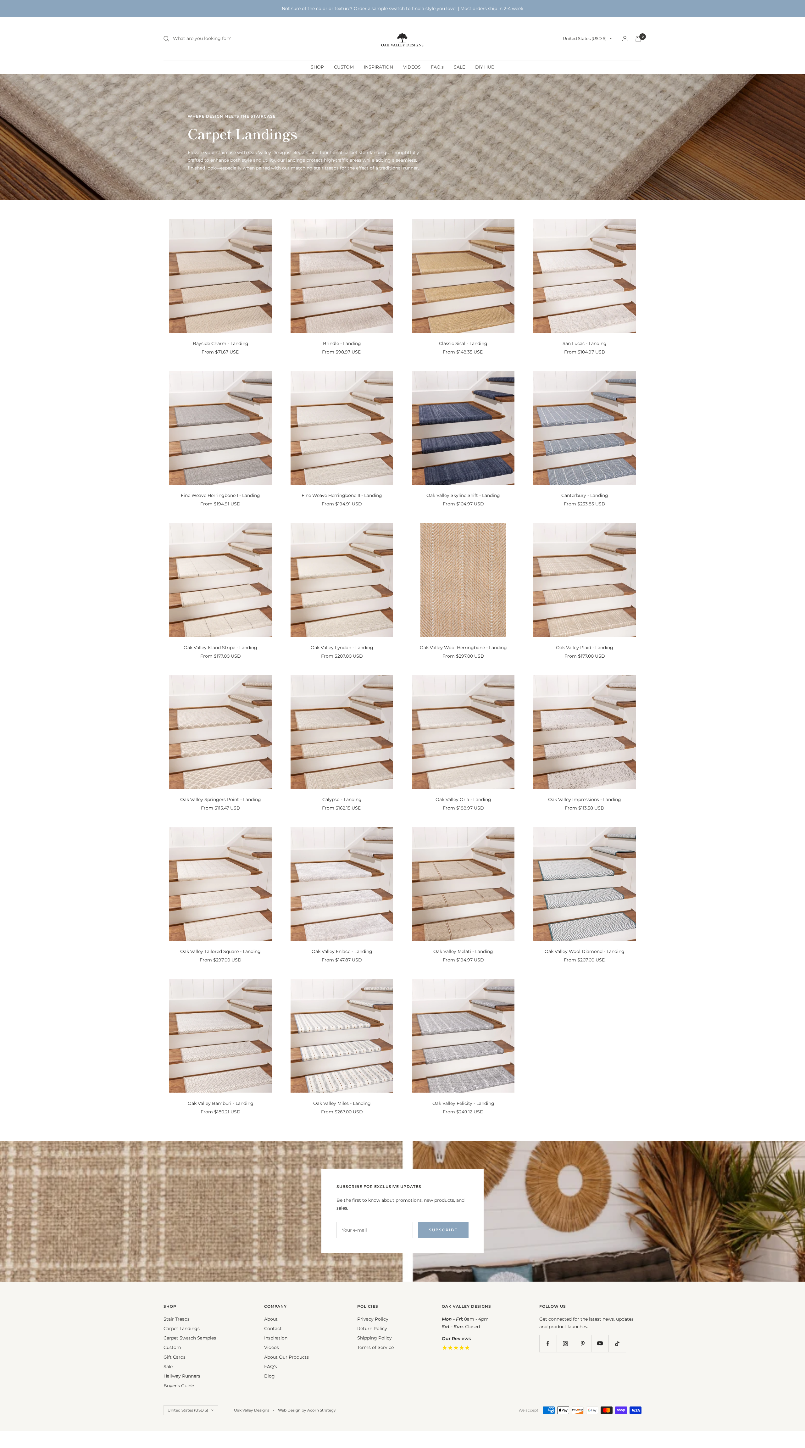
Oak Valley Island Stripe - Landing (220, 647)
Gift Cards (175, 1357)
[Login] (625, 38)
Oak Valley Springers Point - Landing (220, 799)
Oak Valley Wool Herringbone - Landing (463, 647)
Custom (172, 1347)
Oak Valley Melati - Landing (463, 951)
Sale (168, 1366)
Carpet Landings (182, 1328)
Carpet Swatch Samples (190, 1338)
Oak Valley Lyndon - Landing (342, 647)
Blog (269, 1376)
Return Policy (372, 1328)
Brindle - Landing (342, 343)
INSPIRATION (378, 67)
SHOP (317, 67)
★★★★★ (456, 1347)
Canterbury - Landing (584, 495)
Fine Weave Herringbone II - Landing (342, 495)
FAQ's (437, 67)
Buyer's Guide (179, 1386)
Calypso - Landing (342, 799)
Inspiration (275, 1338)
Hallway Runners (182, 1376)
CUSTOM (344, 67)
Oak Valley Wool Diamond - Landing (585, 951)
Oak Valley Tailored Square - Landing (220, 951)
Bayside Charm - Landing (220, 343)
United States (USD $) (585, 38)
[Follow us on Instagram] (565, 1343)
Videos (271, 1347)
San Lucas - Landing (585, 343)
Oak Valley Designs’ (269, 152)
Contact (273, 1328)
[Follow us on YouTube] (599, 1343)
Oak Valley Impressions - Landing (584, 799)
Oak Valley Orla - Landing (463, 799)
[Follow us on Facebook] (548, 1343)
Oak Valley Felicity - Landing (463, 1103)
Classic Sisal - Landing (463, 343)
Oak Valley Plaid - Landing (584, 647)
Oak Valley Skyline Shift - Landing (463, 495)
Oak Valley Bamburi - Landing (220, 1103)
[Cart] (638, 39)
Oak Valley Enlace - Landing (342, 951)
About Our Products (286, 1357)
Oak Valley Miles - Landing (342, 1103)
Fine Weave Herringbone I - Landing (220, 495)
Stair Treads (177, 1319)
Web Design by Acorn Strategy (307, 1410)
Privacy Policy (372, 1319)
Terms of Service (375, 1347)
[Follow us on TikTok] (617, 1343)
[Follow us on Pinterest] (582, 1343)
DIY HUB (485, 67)
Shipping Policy (374, 1338)
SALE (459, 67)
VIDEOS (412, 67)
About (271, 1319)
